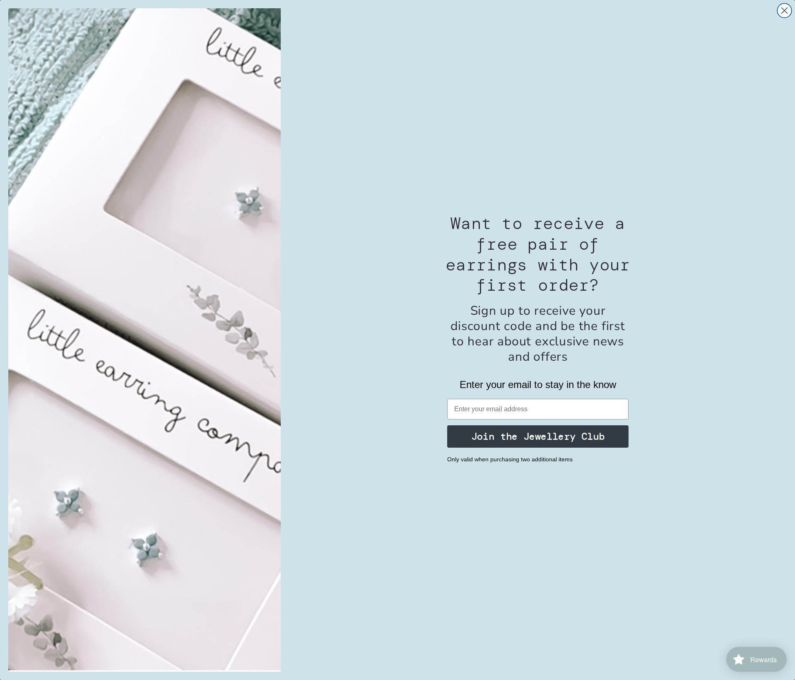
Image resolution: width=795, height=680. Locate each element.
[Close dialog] (784, 10)
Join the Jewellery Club (538, 436)
